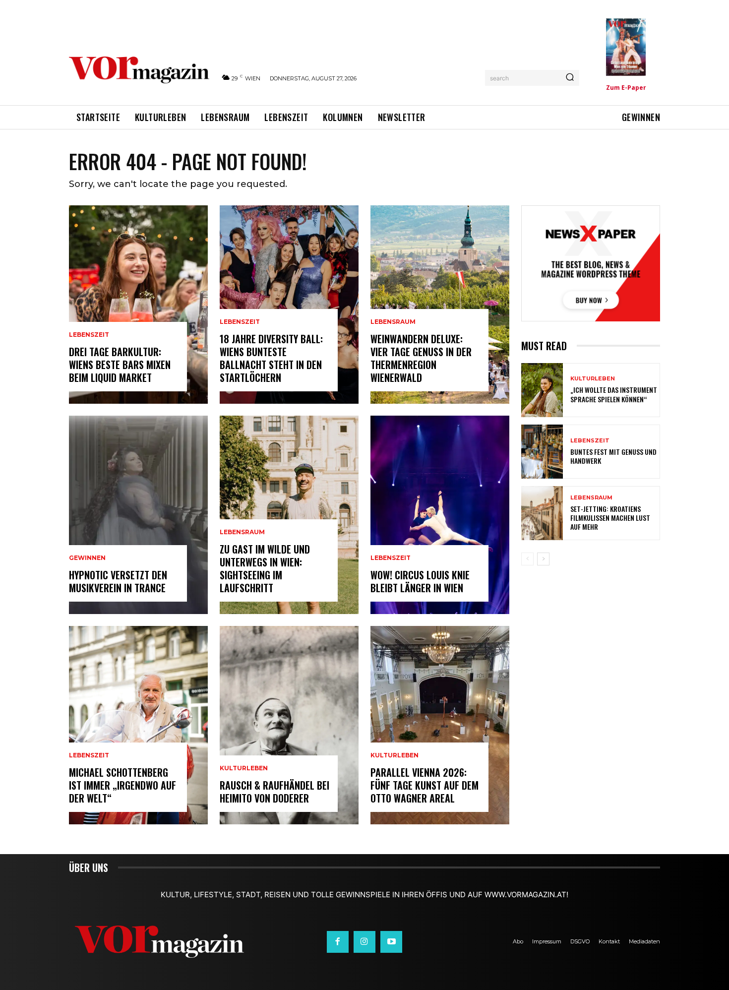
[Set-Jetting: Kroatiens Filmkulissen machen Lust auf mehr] (542, 513)
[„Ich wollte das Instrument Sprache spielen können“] (542, 390)
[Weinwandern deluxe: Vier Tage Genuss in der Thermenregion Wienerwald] (439, 304)
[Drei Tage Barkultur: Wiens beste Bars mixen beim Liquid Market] (138, 304)
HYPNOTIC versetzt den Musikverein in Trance (118, 581)
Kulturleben (244, 768)
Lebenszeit (89, 335)
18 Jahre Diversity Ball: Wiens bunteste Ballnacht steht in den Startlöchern (271, 358)
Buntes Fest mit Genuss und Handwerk (613, 456)
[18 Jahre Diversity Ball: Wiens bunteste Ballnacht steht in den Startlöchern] (289, 304)
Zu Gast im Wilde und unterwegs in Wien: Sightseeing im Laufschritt (265, 568)
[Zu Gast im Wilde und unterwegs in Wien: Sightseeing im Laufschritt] (289, 515)
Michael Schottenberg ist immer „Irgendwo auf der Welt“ (122, 785)
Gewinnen (87, 558)
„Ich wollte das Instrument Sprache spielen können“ (613, 394)
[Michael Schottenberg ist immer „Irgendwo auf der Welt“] (138, 725)
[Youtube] (391, 942)
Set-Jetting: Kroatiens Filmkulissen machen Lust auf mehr (610, 517)
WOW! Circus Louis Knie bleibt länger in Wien (420, 581)
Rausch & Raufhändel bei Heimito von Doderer (274, 791)
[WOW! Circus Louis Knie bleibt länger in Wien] (439, 515)
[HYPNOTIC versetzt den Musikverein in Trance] (138, 515)
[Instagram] (364, 942)
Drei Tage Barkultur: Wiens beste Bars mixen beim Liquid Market (120, 364)
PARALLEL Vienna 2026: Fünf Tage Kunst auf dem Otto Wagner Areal (424, 785)
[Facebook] (338, 942)
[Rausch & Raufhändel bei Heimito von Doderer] (289, 725)
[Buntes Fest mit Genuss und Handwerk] (542, 452)
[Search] (569, 78)
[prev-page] (527, 559)
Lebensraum (242, 532)
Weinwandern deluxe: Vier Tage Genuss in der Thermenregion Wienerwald (421, 358)
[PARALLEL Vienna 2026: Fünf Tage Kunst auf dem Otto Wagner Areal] (439, 725)
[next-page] (543, 559)
